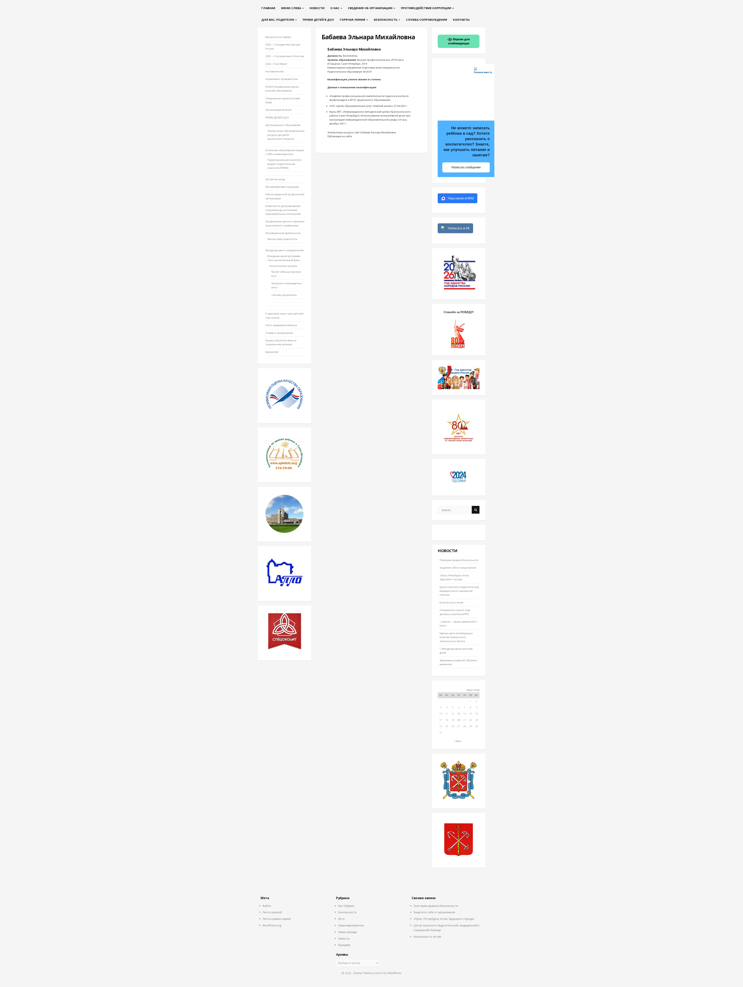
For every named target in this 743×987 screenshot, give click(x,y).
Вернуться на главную (278, 37)
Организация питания (278, 109)
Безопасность (386, 19)
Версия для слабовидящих (459, 41)
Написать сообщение (466, 167)
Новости (317, 8)
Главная (268, 8)
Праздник (344, 945)
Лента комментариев (277, 919)
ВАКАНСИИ (271, 352)
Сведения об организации (370, 8)
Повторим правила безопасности (459, 560)
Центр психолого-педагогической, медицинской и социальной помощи (459, 591)
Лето (341, 919)
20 (458, 720)
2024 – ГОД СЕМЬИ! (276, 64)
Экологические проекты (283, 266)
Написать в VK (459, 228)
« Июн (457, 741)
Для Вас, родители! (278, 19)
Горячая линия (353, 19)
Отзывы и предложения (279, 333)
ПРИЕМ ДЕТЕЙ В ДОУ (318, 19)
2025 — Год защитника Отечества (284, 56)
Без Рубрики (346, 906)
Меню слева (291, 8)
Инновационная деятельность (283, 233)
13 (458, 713)
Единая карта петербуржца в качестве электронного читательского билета (456, 637)
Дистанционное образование (282, 125)
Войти (267, 906)
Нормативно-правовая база (281, 79)
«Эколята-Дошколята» (284, 295)
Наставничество (274, 71)
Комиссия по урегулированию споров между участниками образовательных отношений (283, 210)
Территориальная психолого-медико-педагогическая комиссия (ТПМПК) (284, 164)
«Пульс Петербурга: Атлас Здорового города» (443, 919)
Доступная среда (275, 179)
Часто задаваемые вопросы (281, 325)
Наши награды (347, 932)
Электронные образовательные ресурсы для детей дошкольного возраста (286, 135)
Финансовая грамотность (282, 239)
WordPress (394, 973)
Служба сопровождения (426, 19)
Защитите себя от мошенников (458, 567)
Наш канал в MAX (461, 198)
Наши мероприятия (351, 925)
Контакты (461, 19)
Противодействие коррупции (426, 8)
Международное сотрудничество (284, 250)
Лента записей (272, 912)
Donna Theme (362, 973)
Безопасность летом (451, 602)
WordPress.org (272, 925)
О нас (335, 8)
